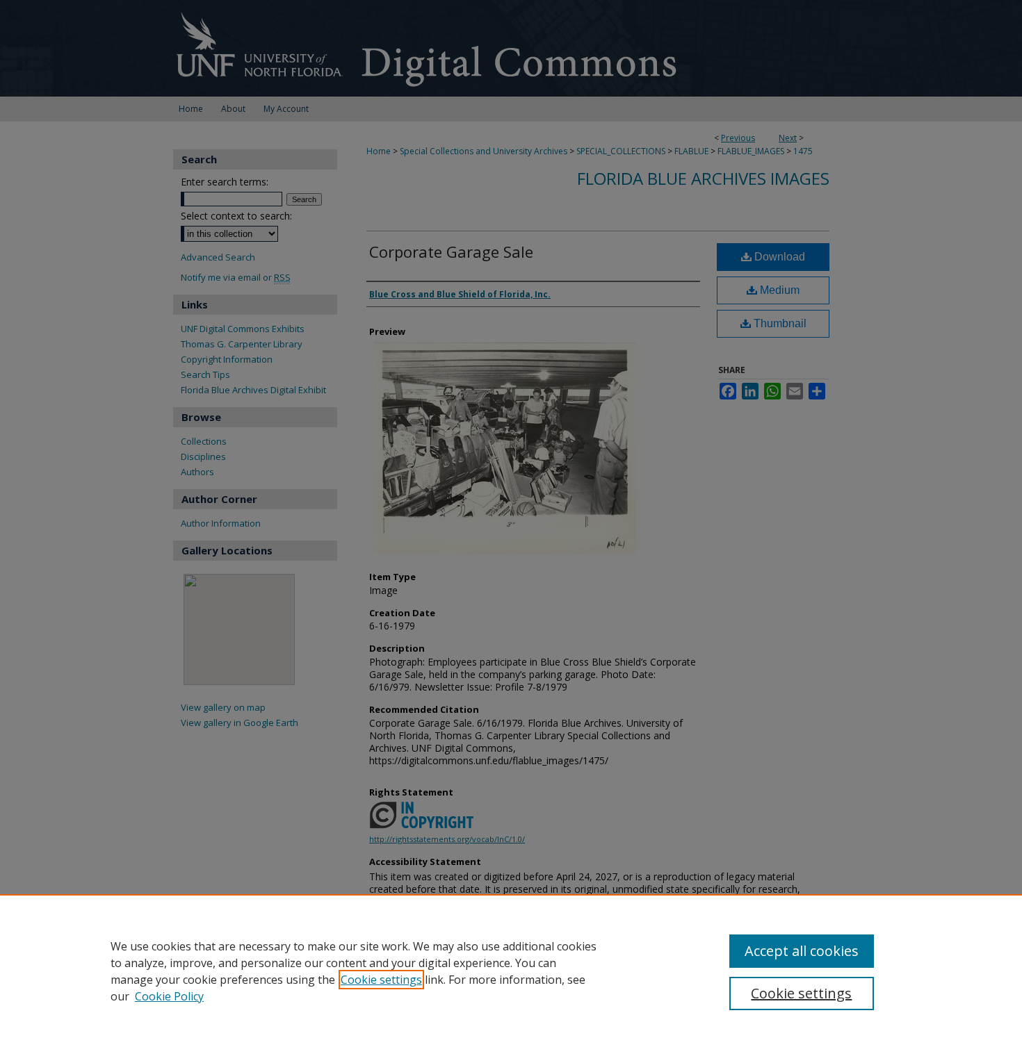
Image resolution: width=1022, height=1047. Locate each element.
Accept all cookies (802, 950)
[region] (511, 970)
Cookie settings (381, 979)
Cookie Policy (169, 996)
